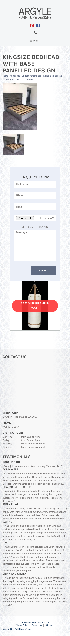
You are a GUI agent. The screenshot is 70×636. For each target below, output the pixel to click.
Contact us (37, 625)
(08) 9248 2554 (11, 426)
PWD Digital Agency (23, 629)
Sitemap (49, 625)
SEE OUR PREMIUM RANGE (35, 306)
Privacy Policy (21, 625)
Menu (36, 41)
